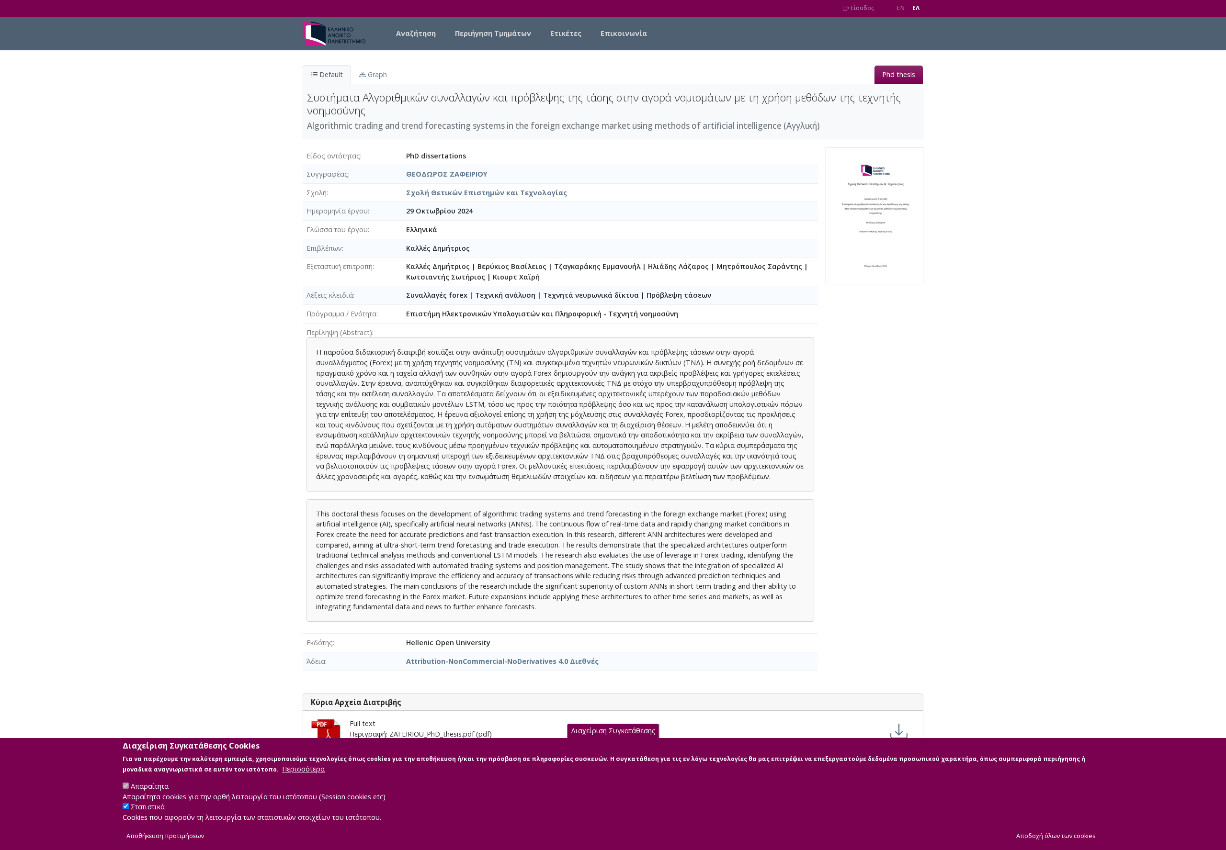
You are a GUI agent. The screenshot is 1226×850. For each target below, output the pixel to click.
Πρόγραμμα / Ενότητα (341, 313)
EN (901, 8)
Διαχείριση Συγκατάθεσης (613, 731)
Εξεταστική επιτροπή (339, 266)
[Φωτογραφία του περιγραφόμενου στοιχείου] (874, 214)
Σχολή (316, 192)
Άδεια (315, 661)
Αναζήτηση (416, 33)
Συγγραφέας (327, 174)
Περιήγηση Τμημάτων (493, 33)
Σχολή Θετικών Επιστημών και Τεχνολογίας (486, 192)
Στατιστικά (148, 807)
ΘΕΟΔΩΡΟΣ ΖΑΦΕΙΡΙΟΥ (447, 174)
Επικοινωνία (624, 33)
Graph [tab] (376, 74)
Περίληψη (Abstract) (339, 332)
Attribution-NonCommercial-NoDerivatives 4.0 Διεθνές (502, 661)
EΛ (916, 8)
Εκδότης (319, 642)
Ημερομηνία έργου (337, 210)
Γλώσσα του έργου (337, 229)
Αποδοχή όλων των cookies (1056, 836)
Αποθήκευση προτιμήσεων (165, 836)
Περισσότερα (303, 768)
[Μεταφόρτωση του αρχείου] (899, 731)
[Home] (338, 33)
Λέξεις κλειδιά (329, 295)
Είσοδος (861, 8)
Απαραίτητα (150, 786)
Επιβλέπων (324, 248)
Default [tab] (330, 74)
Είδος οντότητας (333, 155)
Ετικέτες (565, 33)
